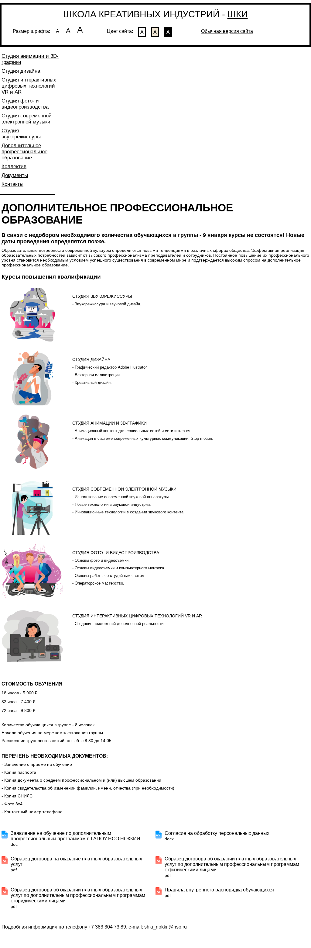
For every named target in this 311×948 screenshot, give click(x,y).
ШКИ (237, 14)
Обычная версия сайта (227, 31)
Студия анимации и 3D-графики (30, 59)
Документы (15, 175)
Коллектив (14, 166)
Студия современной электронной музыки (27, 119)
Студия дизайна (21, 71)
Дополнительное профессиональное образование (24, 152)
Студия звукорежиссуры (21, 134)
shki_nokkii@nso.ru (165, 926)
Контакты (12, 184)
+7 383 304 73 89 (107, 926)
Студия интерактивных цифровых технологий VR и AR (29, 86)
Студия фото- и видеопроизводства (25, 104)
